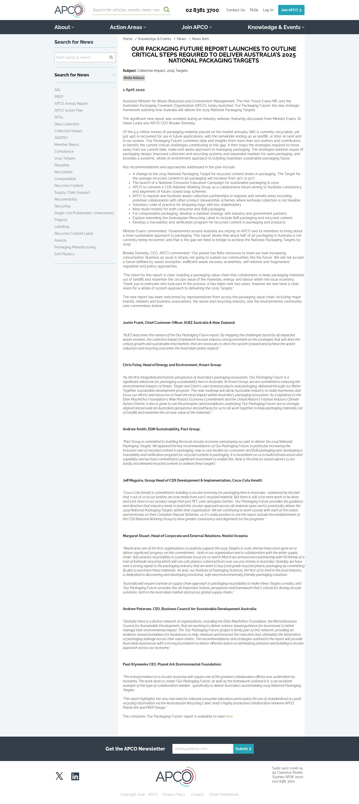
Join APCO (289, 10)
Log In (268, 10)
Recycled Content (68, 186)
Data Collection (66, 124)
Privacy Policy (174, 794)
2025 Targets (64, 158)
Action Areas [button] (126, 27)
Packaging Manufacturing (74, 247)
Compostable (65, 179)
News (181, 39)
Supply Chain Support (72, 192)
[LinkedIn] (75, 776)
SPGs (58, 117)
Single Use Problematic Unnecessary (84, 213)
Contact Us (235, 10)
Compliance (64, 151)
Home (127, 39)
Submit (242, 749)
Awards (60, 240)
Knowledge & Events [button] (274, 27)
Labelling (61, 227)
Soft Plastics (64, 254)
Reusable (61, 165)
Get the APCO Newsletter (135, 749)
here (229, 716)
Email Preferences (224, 794)
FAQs (254, 10)
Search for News (73, 42)
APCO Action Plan (68, 110)
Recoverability (65, 199)
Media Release (134, 78)
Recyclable (63, 172)
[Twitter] (59, 776)
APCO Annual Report (71, 104)
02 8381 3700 (202, 10)
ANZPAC (61, 138)
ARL (57, 90)
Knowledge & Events (154, 39)
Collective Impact (68, 131)
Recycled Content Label (73, 233)
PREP (58, 97)
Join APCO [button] (195, 27)
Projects (60, 220)
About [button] (62, 27)
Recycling (62, 206)
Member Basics (66, 145)
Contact (197, 794)
